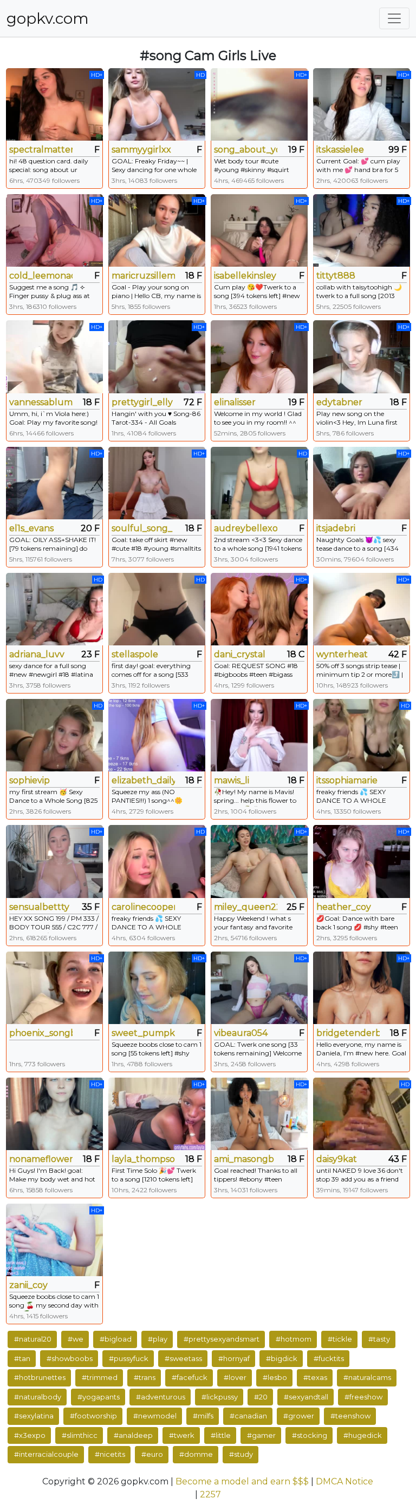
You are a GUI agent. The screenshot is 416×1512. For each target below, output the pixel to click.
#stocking (309, 1435)
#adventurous (160, 1396)
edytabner (339, 402)
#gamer (261, 1435)
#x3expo (30, 1435)
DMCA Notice (344, 1481)
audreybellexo (245, 528)
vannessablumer (41, 402)
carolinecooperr (143, 907)
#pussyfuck (128, 1358)
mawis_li (231, 780)
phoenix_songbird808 (41, 1033)
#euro (152, 1454)
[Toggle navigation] (394, 18)
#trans (144, 1377)
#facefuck (189, 1377)
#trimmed (100, 1377)
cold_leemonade (41, 275)
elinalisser (235, 402)
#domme (196, 1454)
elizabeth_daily (143, 780)
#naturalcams (367, 1377)
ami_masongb (244, 1159)
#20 (261, 1396)
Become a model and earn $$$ (242, 1481)
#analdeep (133, 1435)
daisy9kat (336, 1159)
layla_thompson (143, 1159)
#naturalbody (37, 1396)
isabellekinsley (245, 275)
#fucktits (329, 1358)
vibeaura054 (241, 1033)
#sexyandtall (306, 1396)
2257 (210, 1494)
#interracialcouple (46, 1454)
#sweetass (183, 1358)
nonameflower (41, 1159)
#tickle (340, 1339)
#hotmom (293, 1339)
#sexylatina (34, 1415)
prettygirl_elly (142, 402)
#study (241, 1454)
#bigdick (281, 1358)
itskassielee (340, 149)
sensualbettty (39, 907)
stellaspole (135, 654)
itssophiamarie (347, 780)
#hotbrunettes (40, 1377)
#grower (298, 1415)
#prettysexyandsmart (221, 1339)
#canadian (248, 1415)
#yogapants (98, 1396)
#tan (22, 1358)
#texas (315, 1377)
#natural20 (32, 1339)
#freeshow (363, 1396)
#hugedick (362, 1435)
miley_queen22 (245, 907)
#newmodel (155, 1415)
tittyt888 (335, 275)
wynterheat (342, 654)
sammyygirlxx (141, 149)
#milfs (203, 1415)
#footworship (93, 1415)
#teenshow (350, 1415)
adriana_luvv (36, 654)
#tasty (379, 1339)
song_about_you (245, 149)
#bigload (116, 1339)
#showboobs (70, 1358)
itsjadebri (335, 528)
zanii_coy (28, 1285)
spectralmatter (41, 149)
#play (157, 1339)
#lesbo (275, 1377)
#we (75, 1339)
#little (221, 1435)
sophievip (29, 780)
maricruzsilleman (143, 275)
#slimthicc (80, 1435)
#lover (235, 1377)
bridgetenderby (348, 1033)
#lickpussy (220, 1396)
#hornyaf (234, 1358)
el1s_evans (31, 528)
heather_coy (343, 907)
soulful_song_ (142, 528)
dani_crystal (239, 654)
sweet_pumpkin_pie (143, 1033)
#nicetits (110, 1454)
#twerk (181, 1435)
